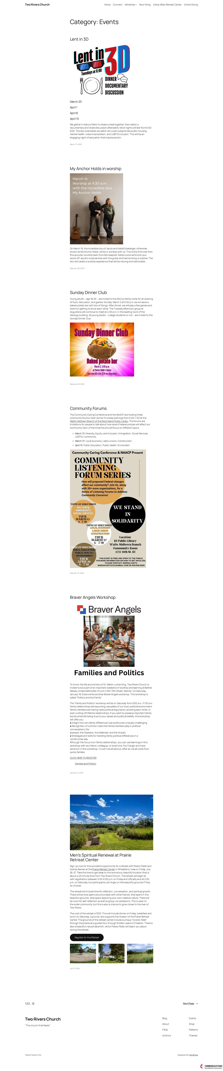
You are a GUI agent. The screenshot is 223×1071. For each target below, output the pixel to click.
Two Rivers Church (37, 4)
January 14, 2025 (76, 772)
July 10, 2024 (75, 968)
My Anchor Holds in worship (95, 168)
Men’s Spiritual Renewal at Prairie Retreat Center (101, 857)
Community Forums (88, 408)
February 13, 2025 (77, 573)
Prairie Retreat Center (103, 869)
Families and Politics (85, 763)
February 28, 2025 (77, 268)
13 (33, 1003)
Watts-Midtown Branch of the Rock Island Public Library (99, 421)
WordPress (193, 1055)
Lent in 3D (79, 39)
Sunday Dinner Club (88, 292)
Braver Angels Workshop (93, 597)
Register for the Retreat (87, 937)
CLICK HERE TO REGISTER (83, 757)
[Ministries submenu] (136, 4)
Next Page (190, 1003)
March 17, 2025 (76, 144)
